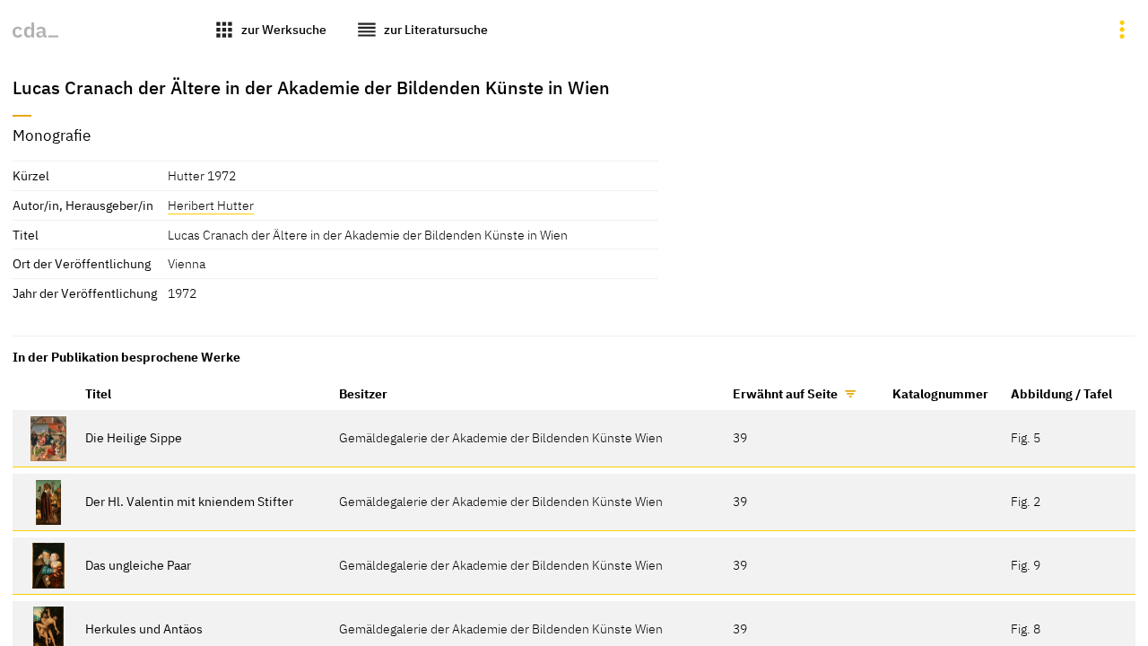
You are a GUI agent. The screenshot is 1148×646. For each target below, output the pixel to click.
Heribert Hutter (211, 205)
